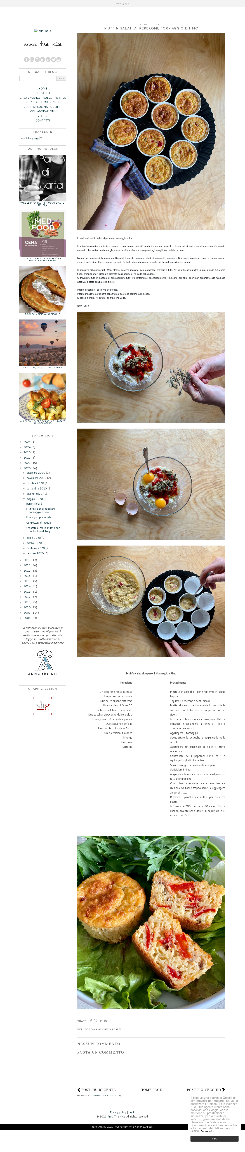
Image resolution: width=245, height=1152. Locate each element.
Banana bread (34, 503)
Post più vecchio (204, 1090)
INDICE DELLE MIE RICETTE (42, 102)
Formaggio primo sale (38, 517)
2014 (27, 586)
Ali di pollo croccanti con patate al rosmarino (42, 422)
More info (207, 1131)
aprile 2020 (34, 538)
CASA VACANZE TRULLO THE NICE (43, 98)
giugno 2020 (35, 494)
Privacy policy (118, 1112)
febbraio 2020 (36, 548)
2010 (27, 607)
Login (132, 1112)
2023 (27, 452)
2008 (27, 618)
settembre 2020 (37, 488)
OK (214, 1138)
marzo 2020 (34, 543)
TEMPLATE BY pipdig (102, 1127)
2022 (27, 457)
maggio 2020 (35, 499)
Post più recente (98, 1090)
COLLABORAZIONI (42, 111)
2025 (27, 442)
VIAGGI (43, 116)
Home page (122, 3)
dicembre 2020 (36, 473)
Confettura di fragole (38, 523)
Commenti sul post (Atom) (106, 1095)
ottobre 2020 (35, 483)
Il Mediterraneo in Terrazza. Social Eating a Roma (43, 260)
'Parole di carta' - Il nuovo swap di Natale (42, 204)
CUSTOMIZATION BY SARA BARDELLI (134, 1127)
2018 (27, 565)
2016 (27, 576)
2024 (27, 447)
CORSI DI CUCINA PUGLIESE (42, 107)
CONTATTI (43, 120)
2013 (27, 592)
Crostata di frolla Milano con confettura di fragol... (43, 529)
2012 (27, 597)
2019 (27, 560)
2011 (27, 602)
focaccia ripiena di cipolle (42, 314)
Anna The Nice (116, 1116)
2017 (27, 570)
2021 (27, 463)
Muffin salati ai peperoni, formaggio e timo (41, 510)
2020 (27, 468)
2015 (27, 581)
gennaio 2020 (35, 553)
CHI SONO (43, 93)
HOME (42, 88)
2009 (27, 613)
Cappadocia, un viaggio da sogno (43, 368)
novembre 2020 (36, 478)
